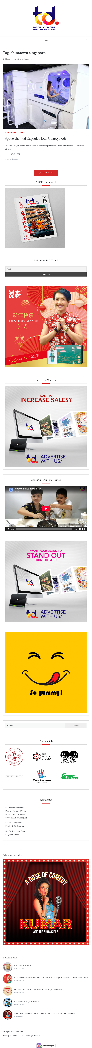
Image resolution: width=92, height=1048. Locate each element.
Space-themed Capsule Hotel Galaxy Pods (35, 139)
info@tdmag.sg (17, 826)
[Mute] (79, 529)
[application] (46, 508)
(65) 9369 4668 (19, 814)
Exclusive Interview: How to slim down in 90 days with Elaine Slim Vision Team (51, 977)
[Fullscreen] (83, 529)
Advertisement (10, 132)
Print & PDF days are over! (26, 1001)
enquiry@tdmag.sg (19, 817)
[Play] (8, 529)
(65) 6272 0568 (19, 811)
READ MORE (15, 154)
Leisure (20, 132)
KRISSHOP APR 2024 (24, 965)
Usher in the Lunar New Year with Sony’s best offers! (38, 989)
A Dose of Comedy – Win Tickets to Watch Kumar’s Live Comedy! (44, 1013)
